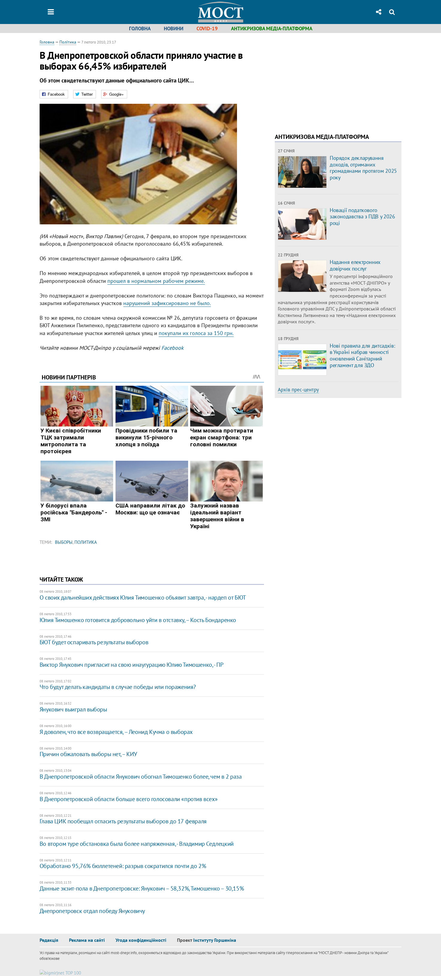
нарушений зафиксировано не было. (167, 303)
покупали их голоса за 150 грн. (196, 333)
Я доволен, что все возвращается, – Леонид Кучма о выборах (116, 732)
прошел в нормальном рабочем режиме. (156, 280)
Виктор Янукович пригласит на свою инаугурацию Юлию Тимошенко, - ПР (132, 665)
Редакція (49, 940)
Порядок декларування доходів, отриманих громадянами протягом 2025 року (363, 167)
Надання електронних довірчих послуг (355, 265)
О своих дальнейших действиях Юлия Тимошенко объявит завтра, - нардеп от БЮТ (143, 597)
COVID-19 (207, 28)
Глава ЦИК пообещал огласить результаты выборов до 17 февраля (123, 821)
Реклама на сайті (87, 940)
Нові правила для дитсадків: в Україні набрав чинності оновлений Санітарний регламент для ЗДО (362, 355)
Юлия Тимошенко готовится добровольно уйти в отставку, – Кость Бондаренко (138, 620)
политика (85, 542)
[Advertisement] (325, 81)
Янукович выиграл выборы (73, 709)
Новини (173, 28)
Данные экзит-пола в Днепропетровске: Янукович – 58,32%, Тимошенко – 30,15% (142, 888)
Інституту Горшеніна (214, 940)
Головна (140, 28)
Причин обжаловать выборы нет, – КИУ (88, 754)
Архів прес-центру (298, 389)
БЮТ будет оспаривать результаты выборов (94, 642)
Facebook (172, 347)
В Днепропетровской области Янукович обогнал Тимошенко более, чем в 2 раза (141, 776)
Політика (67, 42)
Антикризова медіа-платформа (271, 28)
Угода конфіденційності (141, 940)
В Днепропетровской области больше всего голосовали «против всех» (129, 799)
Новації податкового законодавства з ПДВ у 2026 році (362, 216)
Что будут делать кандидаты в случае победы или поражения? (118, 687)
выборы (64, 542)
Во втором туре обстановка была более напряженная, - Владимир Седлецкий (137, 844)
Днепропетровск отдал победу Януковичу (92, 911)
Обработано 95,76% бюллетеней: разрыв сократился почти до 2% (123, 866)
